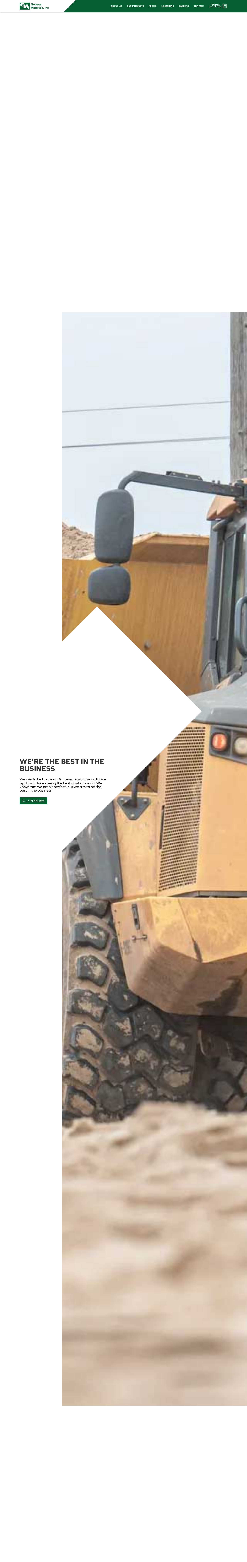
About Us (116, 6)
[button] (116, 6)
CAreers (184, 6)
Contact (199, 6)
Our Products (135, 6)
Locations (167, 6)
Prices (152, 6)
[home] (34, 6)
